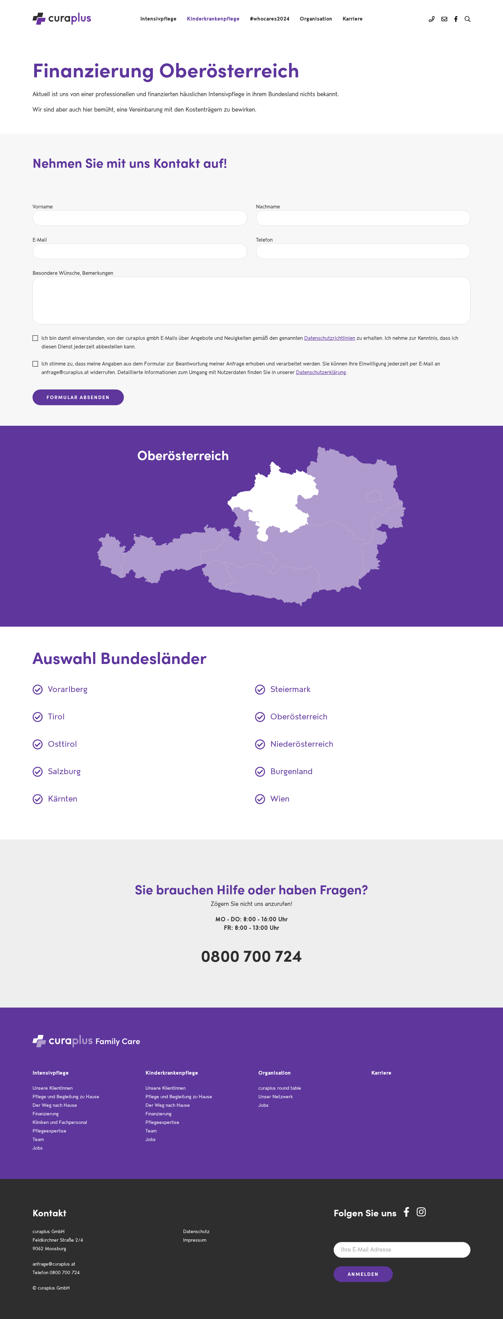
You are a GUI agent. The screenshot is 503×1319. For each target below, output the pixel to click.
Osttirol (62, 742)
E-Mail (40, 239)
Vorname (43, 205)
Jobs (38, 1147)
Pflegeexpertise (49, 1130)
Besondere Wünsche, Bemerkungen (73, 272)
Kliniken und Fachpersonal (60, 1121)
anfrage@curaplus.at (54, 1263)
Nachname (268, 205)
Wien (279, 797)
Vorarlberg (68, 688)
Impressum (194, 1239)
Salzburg (64, 770)
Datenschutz (196, 1231)
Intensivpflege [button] (158, 18)
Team (38, 1139)
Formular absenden (78, 397)
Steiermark (290, 688)
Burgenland (291, 770)
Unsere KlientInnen (53, 1087)
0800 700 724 (251, 955)
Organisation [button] (316, 18)
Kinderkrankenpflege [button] (213, 18)
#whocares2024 (269, 18)
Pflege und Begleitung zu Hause (66, 1096)
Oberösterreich (298, 715)
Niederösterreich (301, 742)
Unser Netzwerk (275, 1096)
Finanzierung (46, 1113)
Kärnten (62, 797)
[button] (467, 19)
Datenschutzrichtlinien (329, 337)
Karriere (353, 18)
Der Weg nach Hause (55, 1104)
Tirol (56, 715)
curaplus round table (279, 1087)
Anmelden (363, 1274)
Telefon (264, 239)
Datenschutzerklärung (321, 371)
